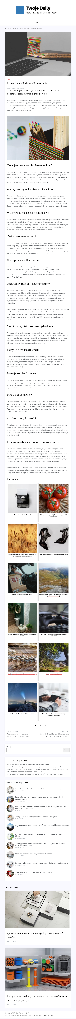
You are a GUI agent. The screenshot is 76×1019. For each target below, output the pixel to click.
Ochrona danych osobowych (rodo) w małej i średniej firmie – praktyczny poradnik (35, 774)
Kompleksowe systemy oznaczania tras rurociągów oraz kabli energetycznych (33, 767)
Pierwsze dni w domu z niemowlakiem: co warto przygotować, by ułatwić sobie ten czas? (37, 769)
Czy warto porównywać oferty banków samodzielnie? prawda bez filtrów (41, 835)
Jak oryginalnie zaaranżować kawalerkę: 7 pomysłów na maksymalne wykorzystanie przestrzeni (41, 845)
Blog (8, 80)
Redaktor (21, 88)
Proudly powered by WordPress (16, 1015)
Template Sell (48, 1015)
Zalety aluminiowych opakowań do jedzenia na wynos (25, 772)
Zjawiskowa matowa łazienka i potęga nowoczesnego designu (28, 764)
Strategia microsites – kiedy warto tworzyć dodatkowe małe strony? (41, 863)
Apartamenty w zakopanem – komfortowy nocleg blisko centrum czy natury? (42, 826)
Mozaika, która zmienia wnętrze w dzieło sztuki (33, 854)
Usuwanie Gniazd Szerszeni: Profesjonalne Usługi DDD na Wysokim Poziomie (54, 735)
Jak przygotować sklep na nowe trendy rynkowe (34, 872)
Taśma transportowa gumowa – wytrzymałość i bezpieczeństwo (18, 735)
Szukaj (8, 747)
